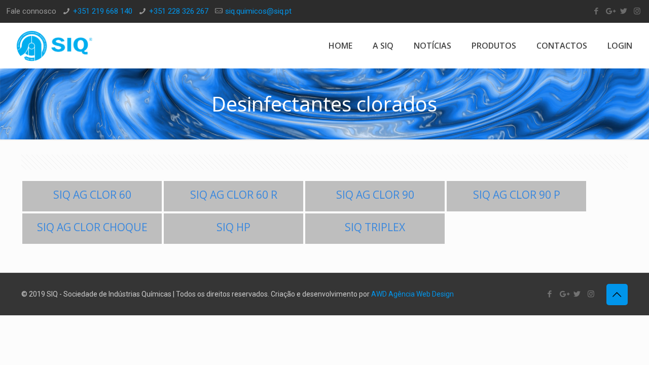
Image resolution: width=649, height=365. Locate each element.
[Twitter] (623, 11)
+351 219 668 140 (102, 11)
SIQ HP (233, 227)
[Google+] (609, 11)
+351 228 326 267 (178, 11)
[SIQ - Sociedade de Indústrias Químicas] (54, 45)
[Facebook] (596, 11)
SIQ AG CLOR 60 (92, 195)
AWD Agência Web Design (412, 294)
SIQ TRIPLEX (375, 227)
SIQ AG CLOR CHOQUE (92, 227)
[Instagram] (637, 11)
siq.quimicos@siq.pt (258, 11)
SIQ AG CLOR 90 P (516, 195)
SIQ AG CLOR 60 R (233, 195)
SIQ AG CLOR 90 (375, 195)
